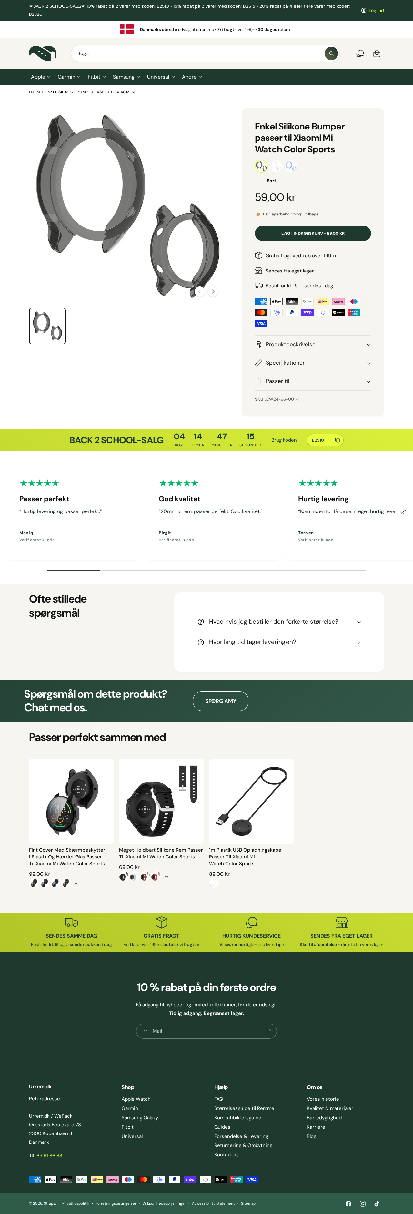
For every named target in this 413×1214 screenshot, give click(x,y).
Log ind (376, 10)
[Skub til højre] (213, 291)
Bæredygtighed (324, 1117)
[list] (206, 29)
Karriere (316, 1127)
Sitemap (248, 1203)
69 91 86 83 (49, 1155)
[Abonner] (269, 1030)
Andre (189, 76)
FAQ (218, 1099)
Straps (49, 1203)
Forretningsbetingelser (116, 1203)
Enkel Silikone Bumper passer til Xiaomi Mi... (92, 92)
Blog (311, 1136)
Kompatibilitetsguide (237, 1117)
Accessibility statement (213, 1203)
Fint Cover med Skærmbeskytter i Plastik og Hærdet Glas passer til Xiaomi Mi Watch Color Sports (67, 857)
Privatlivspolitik (75, 1203)
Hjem (34, 92)
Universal (158, 76)
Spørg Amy (221, 700)
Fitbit (94, 76)
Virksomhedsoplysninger (164, 1203)
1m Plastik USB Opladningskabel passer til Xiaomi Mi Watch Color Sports (246, 857)
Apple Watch (136, 1099)
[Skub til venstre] (200, 291)
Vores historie (323, 1099)
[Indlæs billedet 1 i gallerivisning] (47, 326)
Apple (38, 76)
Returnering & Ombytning (243, 1145)
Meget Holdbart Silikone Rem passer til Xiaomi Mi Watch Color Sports (161, 853)
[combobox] (205, 53)
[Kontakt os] (360, 53)
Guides (222, 1127)
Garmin (66, 76)
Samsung (124, 76)
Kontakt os (226, 1155)
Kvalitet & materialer (330, 1108)
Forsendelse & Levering (241, 1136)
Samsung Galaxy (140, 1117)
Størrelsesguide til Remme (244, 1108)
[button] (40, 77)
